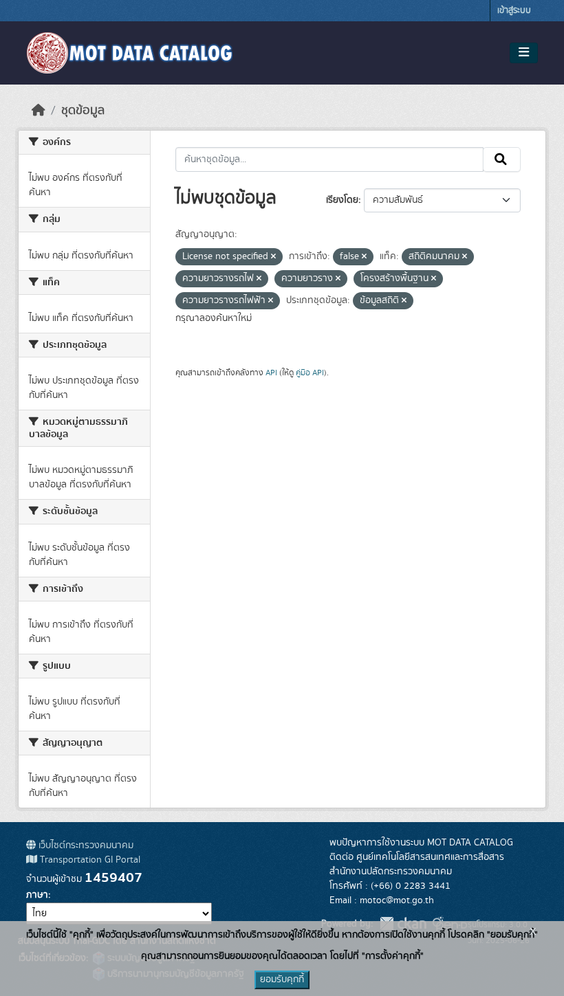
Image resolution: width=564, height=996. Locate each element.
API (271, 372)
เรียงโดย (342, 200)
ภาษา (37, 895)
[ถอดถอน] (273, 257)
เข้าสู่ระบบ (514, 10)
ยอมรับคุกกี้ (282, 979)
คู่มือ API (310, 372)
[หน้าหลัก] (38, 111)
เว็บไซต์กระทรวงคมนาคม (84, 845)
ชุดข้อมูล (83, 111)
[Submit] (502, 159)
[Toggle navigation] (524, 53)
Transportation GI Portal (88, 860)
